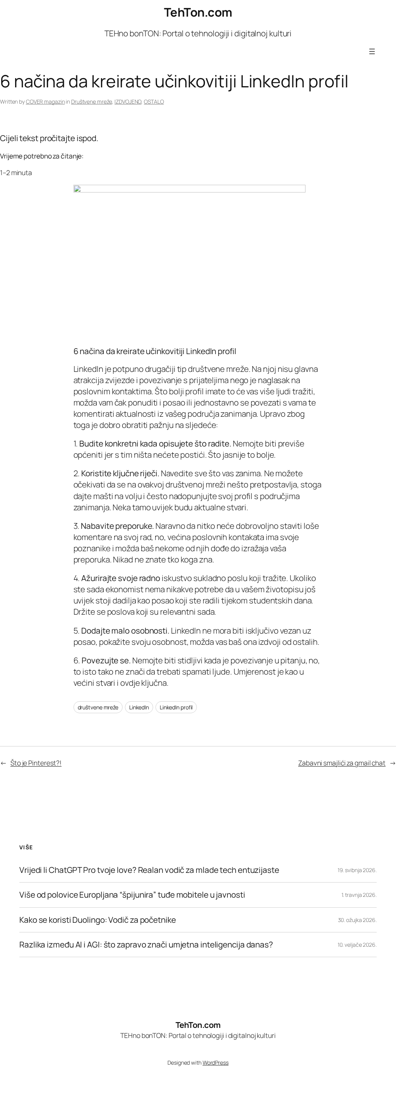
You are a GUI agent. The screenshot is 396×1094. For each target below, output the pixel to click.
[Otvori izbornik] (372, 51)
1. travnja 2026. (359, 894)
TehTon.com (198, 12)
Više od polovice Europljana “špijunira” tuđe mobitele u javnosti (132, 894)
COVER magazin (45, 101)
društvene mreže (98, 707)
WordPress (216, 1062)
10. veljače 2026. (357, 944)
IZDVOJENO (127, 101)
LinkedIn (139, 707)
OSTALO (154, 101)
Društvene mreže (91, 101)
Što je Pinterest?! (35, 762)
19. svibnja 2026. (357, 870)
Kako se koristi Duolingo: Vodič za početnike (97, 919)
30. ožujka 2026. (357, 920)
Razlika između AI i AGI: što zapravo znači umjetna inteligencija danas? (146, 944)
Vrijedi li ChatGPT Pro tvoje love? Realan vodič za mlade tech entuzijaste (149, 870)
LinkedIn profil (176, 707)
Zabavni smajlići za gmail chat (342, 762)
